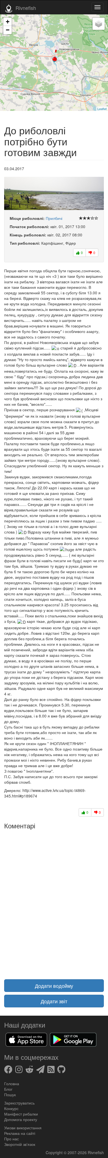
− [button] (7, 29)
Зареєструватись (19, 1103)
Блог (8, 1089)
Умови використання (23, 1127)
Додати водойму (54, 985)
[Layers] (98, 24)
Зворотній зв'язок (19, 1144)
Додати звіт (54, 1001)
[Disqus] (54, 901)
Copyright (55, 1152)
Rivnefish (96, 1152)
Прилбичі (54, 218)
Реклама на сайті (19, 1133)
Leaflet (102, 108)
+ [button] (7, 21)
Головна (11, 1083)
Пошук (10, 1094)
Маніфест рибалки (21, 1114)
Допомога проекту (20, 1119)
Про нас (11, 1138)
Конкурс (11, 1108)
